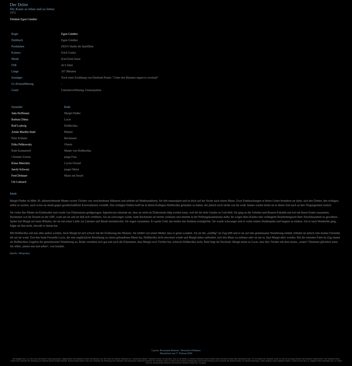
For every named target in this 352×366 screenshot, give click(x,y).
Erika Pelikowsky (21, 144)
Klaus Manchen (20, 163)
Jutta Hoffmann (20, 113)
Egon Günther (69, 33)
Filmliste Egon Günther (23, 19)
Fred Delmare (19, 175)
